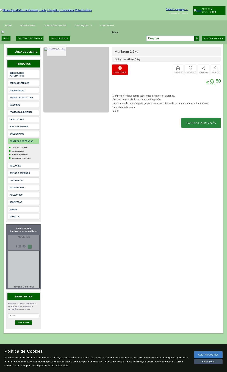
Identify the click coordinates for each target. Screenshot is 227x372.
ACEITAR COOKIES (208, 355)
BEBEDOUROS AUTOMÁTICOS (17, 74)
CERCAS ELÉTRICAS (19, 83)
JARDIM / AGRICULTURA (21, 98)
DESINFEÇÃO (16, 202)
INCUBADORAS (17, 188)
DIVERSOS (15, 217)
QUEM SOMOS (27, 25)
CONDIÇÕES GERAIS (55, 25)
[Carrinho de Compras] (197, 10)
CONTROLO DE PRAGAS (30, 38)
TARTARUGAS (16, 180)
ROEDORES (15, 166)
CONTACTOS (107, 25)
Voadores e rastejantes (21, 158)
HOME (8, 25)
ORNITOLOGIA (17, 119)
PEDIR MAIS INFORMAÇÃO (201, 123)
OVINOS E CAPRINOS (20, 173)
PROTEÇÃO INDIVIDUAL (21, 112)
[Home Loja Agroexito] (46, 10)
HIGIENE (14, 209)
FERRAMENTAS (17, 90)
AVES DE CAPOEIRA (19, 127)
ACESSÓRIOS (16, 195)
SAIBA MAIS (208, 362)
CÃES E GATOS (17, 134)
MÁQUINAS (15, 105)
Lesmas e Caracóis (19, 147)
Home (6, 38)
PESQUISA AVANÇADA (213, 38)
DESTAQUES (81, 25)
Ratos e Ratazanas (59, 38)
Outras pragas (18, 151)
